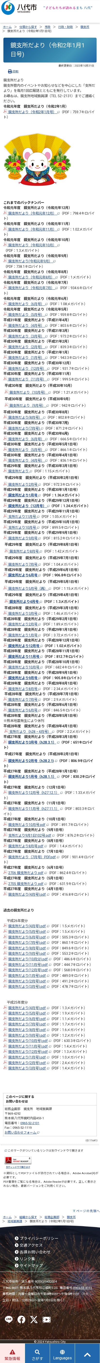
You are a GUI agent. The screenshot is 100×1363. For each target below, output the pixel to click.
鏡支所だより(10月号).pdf (28, 1041)
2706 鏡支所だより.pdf (25, 873)
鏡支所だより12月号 (23, 646)
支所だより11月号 (22, 517)
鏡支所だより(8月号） (25, 418)
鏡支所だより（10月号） (28, 393)
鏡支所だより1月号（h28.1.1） (32, 777)
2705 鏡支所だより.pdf (25, 884)
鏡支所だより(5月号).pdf (27, 932)
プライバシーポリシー (38, 1238)
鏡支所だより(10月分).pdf (28, 959)
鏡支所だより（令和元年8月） (31, 277)
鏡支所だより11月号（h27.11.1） (33, 809)
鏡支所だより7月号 (22, 565)
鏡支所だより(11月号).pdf (28, 965)
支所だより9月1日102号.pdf (29, 835)
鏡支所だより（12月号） (27, 369)
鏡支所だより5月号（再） (28, 589)
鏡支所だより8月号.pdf (25, 846)
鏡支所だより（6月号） (26, 304)
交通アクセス (31, 1245)
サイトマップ (31, 1266)
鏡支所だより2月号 (22, 485)
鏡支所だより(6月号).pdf (27, 937)
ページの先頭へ (88, 1211)
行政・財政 (65, 27)
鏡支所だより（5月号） (26, 315)
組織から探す (28, 1217)
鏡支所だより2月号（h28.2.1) (31, 761)
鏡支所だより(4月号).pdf (27, 895)
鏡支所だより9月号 (22, 538)
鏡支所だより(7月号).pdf (27, 943)
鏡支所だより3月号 (22, 614)
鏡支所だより (18, 471)
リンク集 (27, 1259)
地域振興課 (15, 1221)
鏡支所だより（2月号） (26, 347)
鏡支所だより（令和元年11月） (32, 229)
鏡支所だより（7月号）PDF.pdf (32, 857)
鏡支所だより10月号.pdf (26, 825)
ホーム (7, 27)
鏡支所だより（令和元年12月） (32, 213)
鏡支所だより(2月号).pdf (27, 981)
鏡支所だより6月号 (22, 575)
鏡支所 (85, 27)
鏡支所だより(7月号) (24, 428)
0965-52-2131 (29, 1123)
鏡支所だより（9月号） (27, 406)
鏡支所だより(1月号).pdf (27, 976)
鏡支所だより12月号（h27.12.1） (33, 793)
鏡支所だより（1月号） (26, 358)
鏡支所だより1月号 (22, 495)
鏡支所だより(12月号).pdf (28, 970)
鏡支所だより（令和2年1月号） (32, 112)
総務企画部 (52, 1217)
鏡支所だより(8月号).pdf (27, 948)
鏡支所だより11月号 (23, 657)
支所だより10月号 (22, 528)
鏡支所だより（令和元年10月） (32, 245)
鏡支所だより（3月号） (26, 336)
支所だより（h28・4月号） (30, 732)
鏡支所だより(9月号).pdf (27, 954)
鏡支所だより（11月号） (27, 379)
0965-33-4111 (82, 1288)
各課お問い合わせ (35, 1252)
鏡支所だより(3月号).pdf (27, 987)
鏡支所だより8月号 (24, 551)
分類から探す (28, 27)
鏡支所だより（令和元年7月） (31, 288)
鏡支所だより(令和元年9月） (30, 261)
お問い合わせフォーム (21, 1132)
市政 (47, 27)
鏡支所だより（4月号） (26, 326)
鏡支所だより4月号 (24, 602)
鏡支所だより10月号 (23, 667)
